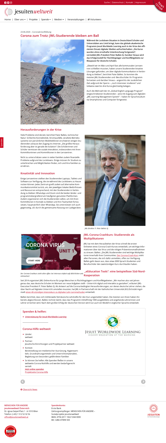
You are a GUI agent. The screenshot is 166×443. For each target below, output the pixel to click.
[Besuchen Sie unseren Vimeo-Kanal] (8, 2)
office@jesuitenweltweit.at (16, 417)
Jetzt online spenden (34, 369)
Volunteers (95, 19)
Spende (45, 19)
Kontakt (129, 2)
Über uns (19, 19)
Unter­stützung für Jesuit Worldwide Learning (45, 316)
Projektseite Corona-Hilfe (36, 372)
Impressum (140, 2)
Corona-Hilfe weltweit (37, 329)
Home (7, 19)
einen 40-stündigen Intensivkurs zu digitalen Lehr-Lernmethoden (55, 292)
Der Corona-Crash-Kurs (127, 255)
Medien (58, 19)
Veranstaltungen (75, 19)
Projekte (33, 19)
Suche (107, 2)
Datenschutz (118, 2)
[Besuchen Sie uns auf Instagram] (11, 2)
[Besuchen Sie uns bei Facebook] (5, 2)
